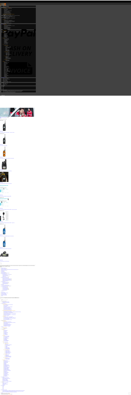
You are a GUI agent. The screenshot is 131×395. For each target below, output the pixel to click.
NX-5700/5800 (5, 42)
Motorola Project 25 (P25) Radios (7, 279)
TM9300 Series (7, 56)
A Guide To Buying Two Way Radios (8, 8)
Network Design (6, 26)
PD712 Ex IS (5, 34)
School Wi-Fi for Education (7, 12)
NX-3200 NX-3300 (6, 40)
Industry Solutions (3, 7)
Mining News (3, 385)
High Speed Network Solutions (7, 27)
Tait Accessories (5, 283)
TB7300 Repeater (7, 358)
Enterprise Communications (6, 6)
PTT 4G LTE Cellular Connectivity (8, 319)
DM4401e (5, 64)
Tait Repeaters (4, 290)
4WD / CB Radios (6, 9)
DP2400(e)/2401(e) (6, 364)
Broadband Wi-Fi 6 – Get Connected (8, 20)
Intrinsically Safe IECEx (5, 380)
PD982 (5, 333)
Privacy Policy (3, 292)
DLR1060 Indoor (6, 63)
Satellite (2, 29)
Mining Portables (3, 272)
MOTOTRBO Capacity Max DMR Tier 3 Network (9, 25)
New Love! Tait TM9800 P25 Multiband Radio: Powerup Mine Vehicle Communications (12, 91)
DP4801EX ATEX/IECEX (6, 70)
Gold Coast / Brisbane (4, 294)
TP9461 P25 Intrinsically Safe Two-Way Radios (5, 248)
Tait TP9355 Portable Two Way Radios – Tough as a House (7, 132)
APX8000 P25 (5, 376)
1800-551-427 (3, 95)
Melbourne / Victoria (5, 84)
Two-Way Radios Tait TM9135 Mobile (4, 261)
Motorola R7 (5, 72)
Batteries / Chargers (5, 79)
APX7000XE (5, 76)
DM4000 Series (6, 362)
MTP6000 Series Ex (6, 73)
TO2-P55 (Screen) (7, 47)
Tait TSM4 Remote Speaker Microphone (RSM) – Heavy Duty (7, 222)
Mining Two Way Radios (6, 11)
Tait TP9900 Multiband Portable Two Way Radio (6, 183)
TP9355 (6, 48)
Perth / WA (4, 85)
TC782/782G (5, 37)
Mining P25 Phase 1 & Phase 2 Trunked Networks (9, 16)
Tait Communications (4, 117)
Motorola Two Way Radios (4, 277)
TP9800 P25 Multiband (7, 54)
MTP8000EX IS (5, 74)
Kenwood (2, 271)
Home (0, 117)
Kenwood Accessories (5, 282)
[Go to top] (0, 298)
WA (3, 388)
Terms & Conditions (3, 293)
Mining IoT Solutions (6, 315)
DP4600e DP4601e (6, 69)
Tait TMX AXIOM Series (8, 58)
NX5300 (5, 339)
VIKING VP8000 (6, 43)
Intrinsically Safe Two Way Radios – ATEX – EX (9, 317)
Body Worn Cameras (5, 80)
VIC (3, 89)
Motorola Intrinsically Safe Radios (7, 278)
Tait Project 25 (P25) (5, 288)
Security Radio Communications (7, 13)
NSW (3, 86)
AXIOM (7, 46)
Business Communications (6, 301)
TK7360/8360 (5, 337)
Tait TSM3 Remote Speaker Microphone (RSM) (5, 196)
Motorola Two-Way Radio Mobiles (7, 280)
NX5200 (5, 41)
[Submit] (1, 300)
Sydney (2, 295)
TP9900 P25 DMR (7, 55)
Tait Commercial (5, 287)
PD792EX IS (5, 35)
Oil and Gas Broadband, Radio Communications (9, 21)
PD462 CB (5, 33)
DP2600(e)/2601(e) (6, 66)
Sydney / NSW (4, 383)
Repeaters (4, 276)
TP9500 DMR (6, 50)
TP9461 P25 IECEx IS (8, 351)
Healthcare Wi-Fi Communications (8, 10)
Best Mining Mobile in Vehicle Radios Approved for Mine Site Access (9, 269)
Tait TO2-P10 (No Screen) (8, 344)
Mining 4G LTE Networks (7, 17)
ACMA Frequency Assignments (6, 378)
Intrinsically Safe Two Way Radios (7, 274)
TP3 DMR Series (6, 44)
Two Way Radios (3, 273)
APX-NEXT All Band (6, 75)
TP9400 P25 (6, 52)
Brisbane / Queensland (5, 83)
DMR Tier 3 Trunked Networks (7, 321)
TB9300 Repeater (7, 60)
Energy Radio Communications (7, 14)
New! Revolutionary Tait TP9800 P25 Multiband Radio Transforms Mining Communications (13, 90)
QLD (3, 387)
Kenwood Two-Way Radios (4, 285)
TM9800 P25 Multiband (8, 356)
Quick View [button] (1, 144)
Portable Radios (5, 275)
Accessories (2, 77)
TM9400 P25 (6, 57)
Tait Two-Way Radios (5, 289)
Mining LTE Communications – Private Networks (9, 18)
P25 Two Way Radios (6, 22)
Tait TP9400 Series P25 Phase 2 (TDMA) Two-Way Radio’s (7, 158)
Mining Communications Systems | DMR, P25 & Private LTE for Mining (12, 15)
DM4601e (5, 65)
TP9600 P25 (6, 53)
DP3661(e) (5, 67)
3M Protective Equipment (5, 78)
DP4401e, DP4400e (6, 68)
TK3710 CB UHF (6, 39)
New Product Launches (4, 389)
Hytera (2, 284)
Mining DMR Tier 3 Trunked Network (8, 312)
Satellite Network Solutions (7, 28)
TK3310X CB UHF (6, 38)
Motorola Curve (6, 360)
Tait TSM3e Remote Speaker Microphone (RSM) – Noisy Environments (8, 209)
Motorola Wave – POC (6, 62)
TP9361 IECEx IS (7, 49)
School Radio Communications (8, 308)
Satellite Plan (5, 31)
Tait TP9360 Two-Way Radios (3, 145)
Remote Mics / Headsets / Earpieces (7, 81)
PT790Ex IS (5, 36)
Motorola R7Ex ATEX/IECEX (7, 71)
